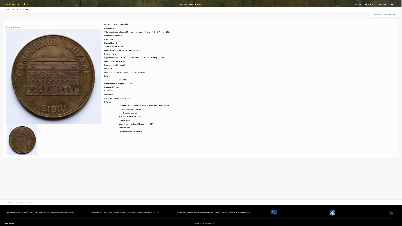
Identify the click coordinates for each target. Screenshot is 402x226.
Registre (368, 4)
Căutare (358, 4)
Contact (28, 202)
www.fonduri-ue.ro (244, 212)
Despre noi (18, 202)
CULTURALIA (12, 4)
